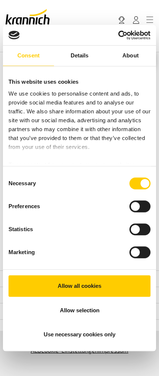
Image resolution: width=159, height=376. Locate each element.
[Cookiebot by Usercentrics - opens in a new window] (118, 35)
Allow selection (79, 310)
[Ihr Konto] (136, 19)
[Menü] (149, 19)
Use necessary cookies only (79, 334)
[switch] (139, 206)
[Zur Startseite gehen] (28, 16)
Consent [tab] (28, 55)
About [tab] (130, 55)
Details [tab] (80, 55)
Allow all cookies (79, 286)
